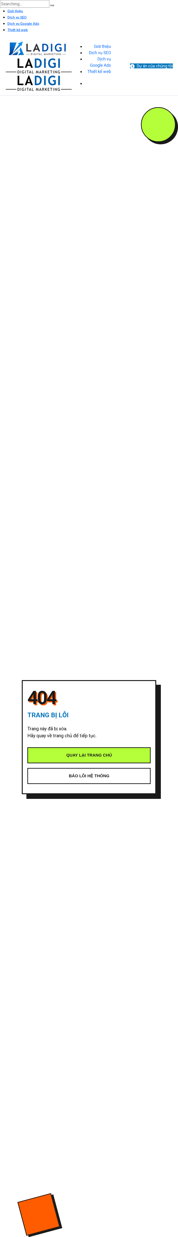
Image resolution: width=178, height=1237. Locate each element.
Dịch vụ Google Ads (23, 24)
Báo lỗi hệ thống (89, 776)
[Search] (52, 5)
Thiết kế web (17, 30)
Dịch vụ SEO (17, 17)
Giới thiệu (15, 11)
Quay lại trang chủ (89, 755)
